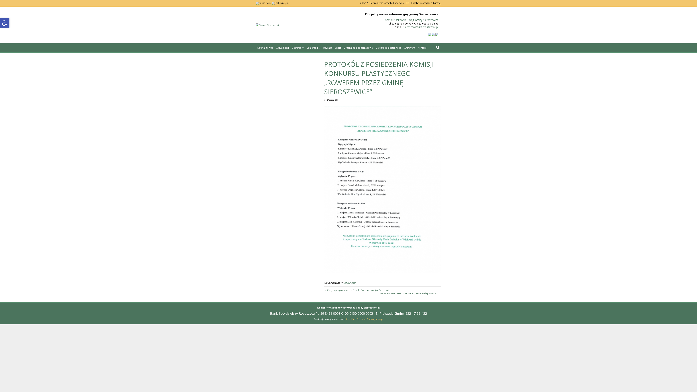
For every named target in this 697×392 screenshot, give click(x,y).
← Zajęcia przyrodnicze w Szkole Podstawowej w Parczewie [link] (357, 290)
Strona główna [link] (265, 47)
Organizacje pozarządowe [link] (358, 47)
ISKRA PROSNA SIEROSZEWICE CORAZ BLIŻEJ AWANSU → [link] (410, 293)
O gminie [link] (296, 47)
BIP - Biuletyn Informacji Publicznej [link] (423, 3)
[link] (4, 23)
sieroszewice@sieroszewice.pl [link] (420, 27)
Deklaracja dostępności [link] (388, 47)
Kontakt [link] (422, 47)
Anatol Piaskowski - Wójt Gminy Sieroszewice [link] (411, 20)
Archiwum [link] (409, 47)
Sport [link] (338, 47)
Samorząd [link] (312, 47)
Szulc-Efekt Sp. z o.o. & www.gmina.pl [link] (364, 319)
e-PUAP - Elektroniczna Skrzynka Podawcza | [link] (382, 3)
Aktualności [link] (282, 47)
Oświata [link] (327, 47)
